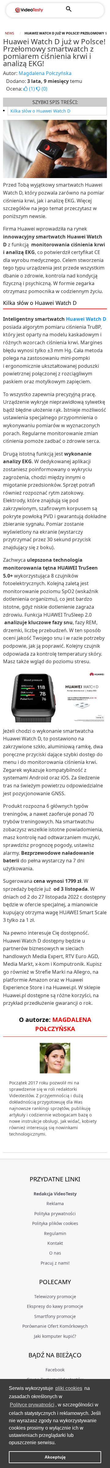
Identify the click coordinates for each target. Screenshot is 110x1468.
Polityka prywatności (55, 1213)
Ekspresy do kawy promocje (55, 1306)
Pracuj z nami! (55, 1263)
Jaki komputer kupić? (55, 1336)
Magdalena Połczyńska (45, 73)
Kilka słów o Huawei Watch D (40, 111)
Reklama (55, 1203)
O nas (55, 1253)
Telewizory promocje (55, 1296)
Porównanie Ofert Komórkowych (55, 1326)
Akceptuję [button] (55, 1457)
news (9, 33)
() (32, 88)
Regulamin (55, 1233)
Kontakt (55, 1243)
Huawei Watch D (86, 319)
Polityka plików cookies (55, 1223)
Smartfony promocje (55, 1316)
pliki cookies (68, 1388)
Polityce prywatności (32, 1404)
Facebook (55, 1370)
